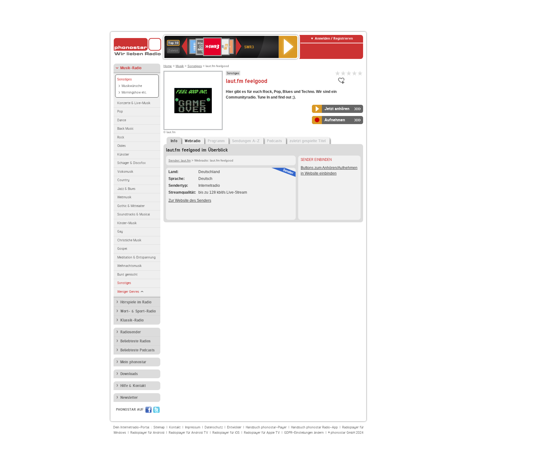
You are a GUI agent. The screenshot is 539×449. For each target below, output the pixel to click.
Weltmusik (124, 197)
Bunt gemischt (127, 275)
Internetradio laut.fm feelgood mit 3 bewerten (349, 73)
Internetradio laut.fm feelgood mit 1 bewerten (338, 73)
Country (123, 180)
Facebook (148, 410)
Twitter (156, 410)
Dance (121, 120)
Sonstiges (124, 79)
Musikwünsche (132, 86)
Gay (120, 231)
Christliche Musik (129, 240)
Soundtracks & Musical (133, 214)
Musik (180, 66)
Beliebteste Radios (135, 341)
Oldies (121, 146)
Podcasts (274, 141)
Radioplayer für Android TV (188, 433)
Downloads (129, 374)
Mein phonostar (133, 362)
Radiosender (130, 332)
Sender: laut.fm (179, 160)
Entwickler (234, 427)
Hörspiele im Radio (135, 302)
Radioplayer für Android (147, 433)
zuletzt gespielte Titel (307, 141)
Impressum (192, 427)
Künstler (123, 154)
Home (167, 66)
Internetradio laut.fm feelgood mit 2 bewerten (343, 73)
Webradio (192, 141)
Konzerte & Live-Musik (133, 103)
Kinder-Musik (127, 223)
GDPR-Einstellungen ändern (304, 433)
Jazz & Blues (126, 189)
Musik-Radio (130, 68)
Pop (120, 111)
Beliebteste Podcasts (137, 350)
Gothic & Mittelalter (131, 206)
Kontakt (175, 427)
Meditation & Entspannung (136, 257)
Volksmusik (125, 172)
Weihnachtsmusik (129, 266)
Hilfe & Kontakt (133, 386)
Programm (216, 141)
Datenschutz (214, 427)
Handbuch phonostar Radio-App (314, 427)
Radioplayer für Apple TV (262, 433)
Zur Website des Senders (189, 200)
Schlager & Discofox (131, 163)
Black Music (125, 129)
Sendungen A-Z (246, 141)
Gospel (122, 249)
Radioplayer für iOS (226, 433)
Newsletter (129, 397)
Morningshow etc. (134, 92)
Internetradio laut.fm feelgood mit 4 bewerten (354, 73)
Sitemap (159, 427)
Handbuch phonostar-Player (266, 427)
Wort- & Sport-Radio (138, 311)
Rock (120, 137)
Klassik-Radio (131, 320)
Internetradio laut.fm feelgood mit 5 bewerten (360, 73)
